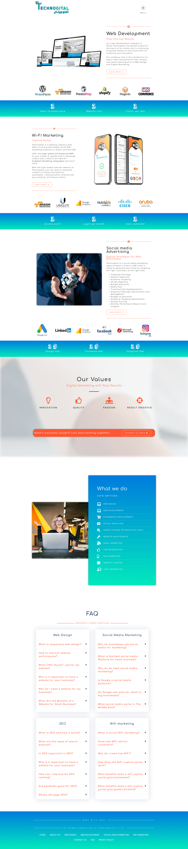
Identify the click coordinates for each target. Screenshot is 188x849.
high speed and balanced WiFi (58, 154)
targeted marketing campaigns (48, 161)
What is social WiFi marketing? (118, 733)
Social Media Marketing (116, 835)
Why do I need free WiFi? (114, 753)
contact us (80, 840)
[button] (62, 644)
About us (55, 835)
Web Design (70, 835)
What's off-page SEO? (53, 795)
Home (42, 835)
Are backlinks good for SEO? (58, 786)
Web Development (128, 33)
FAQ (93, 840)
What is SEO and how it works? (59, 733)
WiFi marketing (141, 835)
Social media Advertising (119, 250)
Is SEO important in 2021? (56, 753)
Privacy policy (106, 840)
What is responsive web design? (60, 644)
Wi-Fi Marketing (48, 135)
